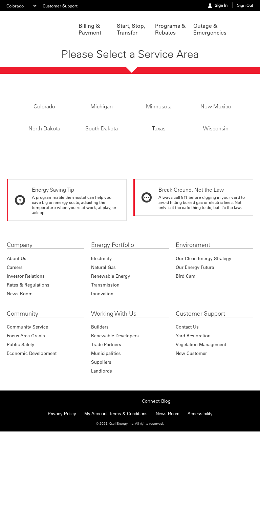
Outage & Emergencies (209, 29)
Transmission (105, 298)
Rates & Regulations (28, 298)
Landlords (101, 384)
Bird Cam (185, 289)
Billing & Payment (90, 29)
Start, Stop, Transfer (131, 29)
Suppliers (101, 375)
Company (19, 258)
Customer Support (60, 5)
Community (22, 327)
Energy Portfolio (112, 258)
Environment (193, 258)
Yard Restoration (193, 349)
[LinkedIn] (124, 412)
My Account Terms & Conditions (116, 426)
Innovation (102, 307)
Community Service (27, 340)
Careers (15, 280)
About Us (16, 272)
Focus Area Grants (26, 349)
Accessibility (200, 426)
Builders (100, 340)
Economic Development (32, 366)
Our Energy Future (195, 280)
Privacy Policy (62, 426)
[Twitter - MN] (103, 412)
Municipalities (106, 366)
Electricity (101, 272)
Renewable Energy (110, 289)
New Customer (191, 366)
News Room (19, 307)
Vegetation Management (201, 358)
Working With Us (113, 327)
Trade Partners (106, 358)
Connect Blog (156, 413)
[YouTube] (134, 412)
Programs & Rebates (170, 29)
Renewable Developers (115, 349)
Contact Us (187, 340)
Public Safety (20, 358)
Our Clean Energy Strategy (203, 272)
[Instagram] (113, 412)
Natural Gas (103, 280)
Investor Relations (26, 289)
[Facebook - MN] (92, 412)
